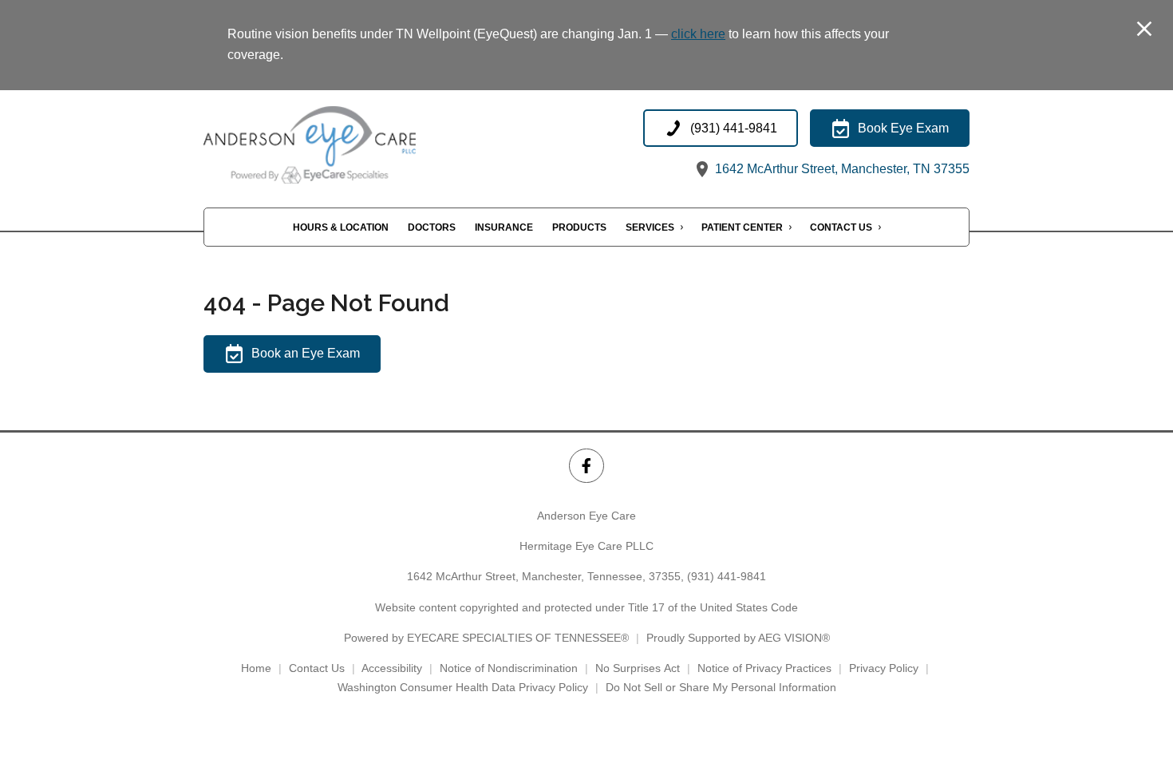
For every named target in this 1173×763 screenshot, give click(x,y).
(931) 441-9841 (726, 576)
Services (650, 227)
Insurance (504, 227)
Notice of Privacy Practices (764, 668)
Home (256, 668)
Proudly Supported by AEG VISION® (738, 637)
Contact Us (841, 227)
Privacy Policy (883, 668)
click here (698, 34)
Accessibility (391, 668)
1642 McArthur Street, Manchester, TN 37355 (841, 169)
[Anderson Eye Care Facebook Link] (586, 466)
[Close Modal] (1144, 30)
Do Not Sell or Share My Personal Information (721, 687)
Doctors (432, 227)
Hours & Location (341, 227)
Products (579, 227)
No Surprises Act (637, 668)
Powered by (486, 637)
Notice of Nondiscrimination (509, 668)
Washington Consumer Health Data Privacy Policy (463, 687)
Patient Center (742, 227)
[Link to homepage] (345, 145)
